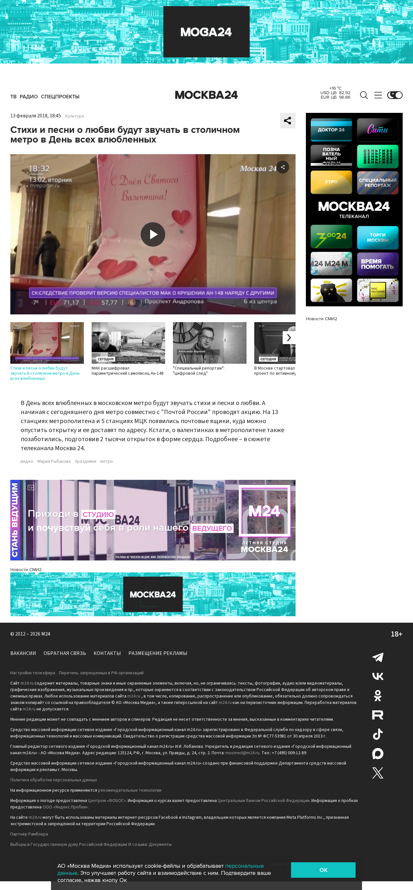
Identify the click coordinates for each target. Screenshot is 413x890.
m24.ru (27, 683)
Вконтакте (377, 676)
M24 (45, 634)
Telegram (377, 656)
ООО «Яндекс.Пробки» (65, 807)
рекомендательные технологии (129, 790)
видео (27, 461)
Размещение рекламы (157, 653)
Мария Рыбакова (54, 461)
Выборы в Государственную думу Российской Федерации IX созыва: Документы (91, 844)
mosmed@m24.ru (242, 753)
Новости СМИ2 (26, 569)
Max (377, 753)
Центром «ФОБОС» (107, 800)
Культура (74, 116)
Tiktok (377, 734)
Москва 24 (206, 95)
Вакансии (23, 653)
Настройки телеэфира (32, 673)
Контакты (107, 653)
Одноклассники (377, 695)
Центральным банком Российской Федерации (263, 800)
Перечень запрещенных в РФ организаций (101, 673)
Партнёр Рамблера (29, 834)
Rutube (377, 714)
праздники (85, 461)
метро (106, 461)
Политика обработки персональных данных (53, 780)
